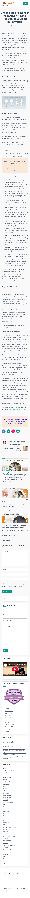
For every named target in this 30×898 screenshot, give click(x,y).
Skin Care (5, 838)
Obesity (5, 820)
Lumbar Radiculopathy (9, 816)
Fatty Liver (6, 793)
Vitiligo (7, 731)
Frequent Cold (7, 797)
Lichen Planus (9, 720)
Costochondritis (7, 782)
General (5, 800)
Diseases (23, 888)
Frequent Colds (9, 713)
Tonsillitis (5, 843)
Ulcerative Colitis (9, 727)
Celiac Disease (7, 777)
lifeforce (5, 485)
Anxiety (5, 773)
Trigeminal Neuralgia (11, 724)
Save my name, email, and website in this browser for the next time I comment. (13, 585)
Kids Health (6, 811)
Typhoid (5, 847)
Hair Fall (5, 804)
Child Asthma (9, 711)
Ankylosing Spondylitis (9, 770)
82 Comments (24, 25)
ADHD (4, 768)
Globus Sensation (8, 802)
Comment (6, 551)
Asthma (7, 708)
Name (5, 569)
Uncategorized (7, 852)
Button (25, 3)
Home (5, 888)
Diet (4, 786)
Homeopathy (6, 806)
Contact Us (14, 890)
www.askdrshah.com (19, 409)
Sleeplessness (7, 840)
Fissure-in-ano (7, 795)
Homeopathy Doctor (8, 809)
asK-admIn (7, 25)
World (5, 863)
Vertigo (5, 856)
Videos (5, 859)
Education (6, 791)
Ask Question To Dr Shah (14, 888)
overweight (6, 822)
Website (5, 579)
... (15, 481)
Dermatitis (6, 784)
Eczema (5, 788)
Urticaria (7, 729)
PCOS (4, 825)
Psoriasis (7, 722)
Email (4, 574)
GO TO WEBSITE (22, 890)
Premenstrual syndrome (9, 827)
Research (5, 834)
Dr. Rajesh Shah (7, 890)
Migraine (5, 818)
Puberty (5, 831)
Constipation (6, 779)
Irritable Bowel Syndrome (12, 718)
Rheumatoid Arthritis (9, 836)
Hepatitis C (8, 715)
